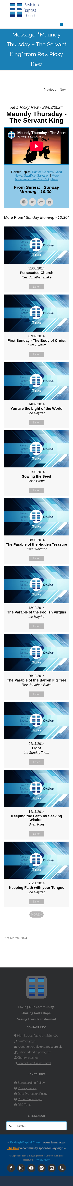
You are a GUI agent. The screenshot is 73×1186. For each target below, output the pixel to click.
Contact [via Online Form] (34, 1063)
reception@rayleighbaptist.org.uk (40, 1046)
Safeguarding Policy (31, 1082)
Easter (36, 172)
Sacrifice (29, 175)
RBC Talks (24, 1104)
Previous (50, 89)
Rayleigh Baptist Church (26, 1142)
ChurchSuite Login (30, 1099)
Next (63, 89)
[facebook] (11, 1168)
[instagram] (21, 1168)
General (47, 172)
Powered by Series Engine (36, 926)
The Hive (13, 1148)
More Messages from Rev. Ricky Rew (37, 177)
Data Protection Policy (32, 1093)
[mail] (52, 1168)
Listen (36, 286)
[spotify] (42, 1168)
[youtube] (31, 1168)
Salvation (43, 175)
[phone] (62, 1168)
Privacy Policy (27, 1088)
